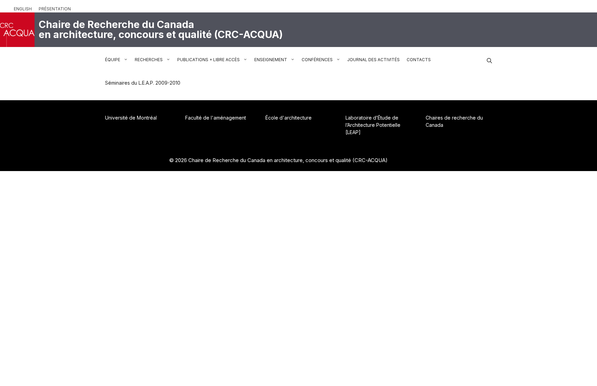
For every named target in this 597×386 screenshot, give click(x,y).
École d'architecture (288, 118)
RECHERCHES (149, 59)
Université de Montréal (131, 118)
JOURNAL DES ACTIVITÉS (373, 59)
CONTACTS (419, 59)
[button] (489, 59)
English (23, 8)
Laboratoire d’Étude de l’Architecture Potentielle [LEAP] (372, 125)
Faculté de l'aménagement (215, 118)
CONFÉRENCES (317, 59)
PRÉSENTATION (55, 8)
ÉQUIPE (112, 59)
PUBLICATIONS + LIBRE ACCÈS (208, 59)
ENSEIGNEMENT (270, 59)
